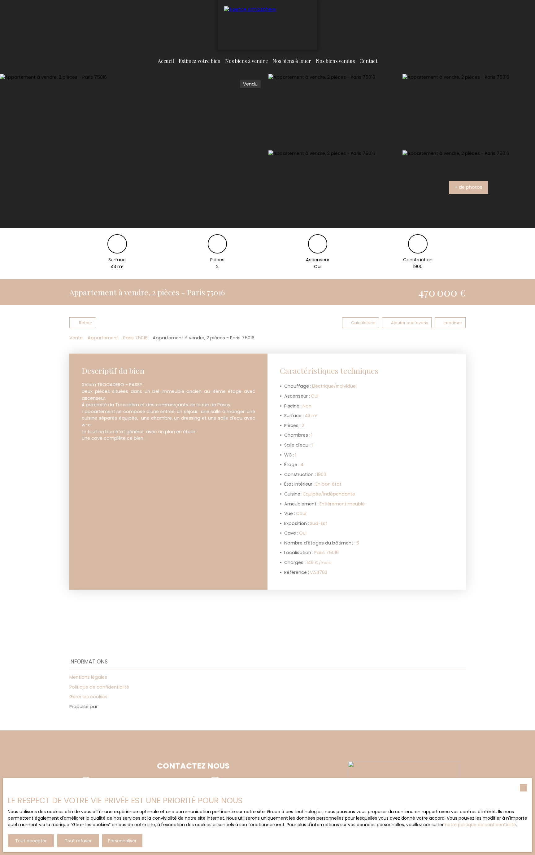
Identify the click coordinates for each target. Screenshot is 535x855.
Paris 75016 (135, 338)
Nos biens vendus (335, 61)
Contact (368, 61)
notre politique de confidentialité (480, 825)
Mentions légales (88, 677)
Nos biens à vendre (246, 61)
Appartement (103, 338)
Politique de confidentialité (99, 687)
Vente (76, 338)
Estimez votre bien (199, 61)
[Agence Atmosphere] (267, 25)
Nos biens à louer (291, 61)
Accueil (166, 61)
